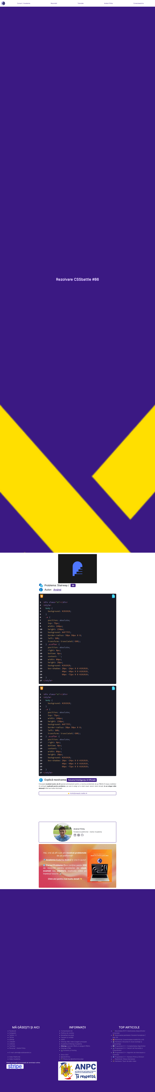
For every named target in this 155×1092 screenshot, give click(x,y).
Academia (64, 1044)
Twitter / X (12, 1035)
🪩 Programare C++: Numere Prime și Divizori (128, 1057)
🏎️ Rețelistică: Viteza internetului (124, 1059)
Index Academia (14, 1059)
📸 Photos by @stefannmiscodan (72, 1059)
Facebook (12, 1031)
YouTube (12, 1046)
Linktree (12, 1044)
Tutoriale (81, 3)
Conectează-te (138, 3)
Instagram (12, 1033)
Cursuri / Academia (23, 3)
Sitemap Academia (75, 1044)
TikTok (11, 1037)
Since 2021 (64, 1055)
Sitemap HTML (66, 1048)
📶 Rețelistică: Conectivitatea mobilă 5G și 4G (128, 1039)
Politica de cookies (67, 1033)
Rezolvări (54, 3)
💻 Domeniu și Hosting (69, 1050)
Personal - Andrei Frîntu (17, 1048)
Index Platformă (14, 1057)
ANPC (63, 1039)
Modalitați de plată (67, 1035)
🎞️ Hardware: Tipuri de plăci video (124, 1061)
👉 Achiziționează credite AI (77, 793)
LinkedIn (12, 1042)
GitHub (11, 1039)
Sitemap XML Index (67, 1042)
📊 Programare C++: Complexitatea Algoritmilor (129, 1046)
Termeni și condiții (67, 1037)
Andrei (57, 589)
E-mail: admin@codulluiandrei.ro (20, 1052)
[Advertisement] (77, 809)
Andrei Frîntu (108, 3)
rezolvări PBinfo (72, 1046)
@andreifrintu (65, 1057)
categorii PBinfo (84, 1046)
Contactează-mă (66, 1031)
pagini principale (81, 1042)
